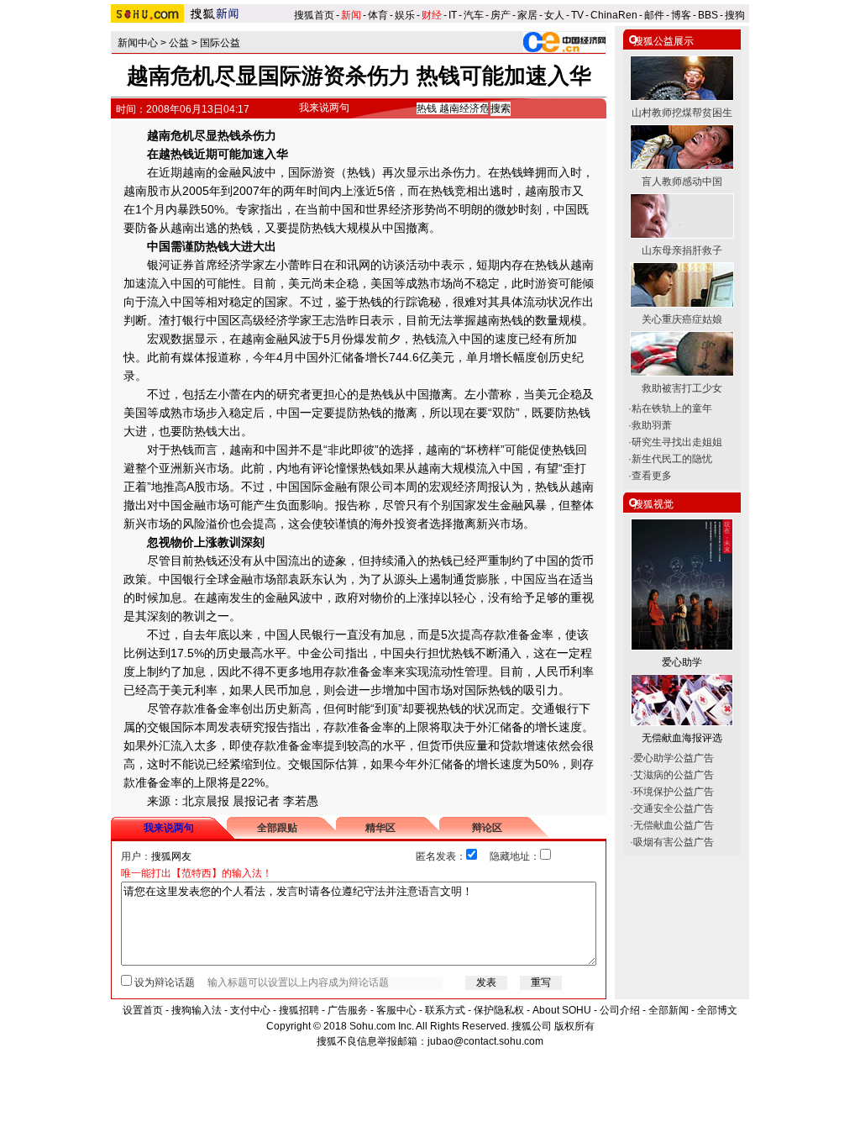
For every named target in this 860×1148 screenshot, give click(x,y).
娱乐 (405, 15)
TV (577, 15)
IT (452, 15)
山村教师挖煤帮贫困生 (682, 112)
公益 (179, 43)
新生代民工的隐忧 (672, 459)
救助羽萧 (652, 425)
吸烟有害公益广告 (673, 842)
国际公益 (220, 43)
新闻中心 (138, 43)
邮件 (654, 15)
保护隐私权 (499, 1010)
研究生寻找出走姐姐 (677, 442)
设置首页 (143, 1010)
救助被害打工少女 (682, 388)
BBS (708, 15)
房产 (500, 15)
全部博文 (717, 1010)
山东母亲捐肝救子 (682, 250)
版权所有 (574, 1026)
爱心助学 (682, 662)
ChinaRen (613, 15)
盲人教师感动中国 (682, 181)
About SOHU (561, 1010)
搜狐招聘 (299, 1010)
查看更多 (652, 476)
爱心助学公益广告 (673, 758)
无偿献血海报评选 (682, 738)
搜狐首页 (314, 15)
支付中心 (250, 1010)
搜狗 (736, 15)
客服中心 (396, 1010)
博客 (681, 15)
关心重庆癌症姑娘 (682, 319)
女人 (554, 15)
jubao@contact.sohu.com (485, 1041)
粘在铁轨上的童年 (672, 408)
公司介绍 (620, 1010)
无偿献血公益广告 (673, 825)
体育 (378, 15)
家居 (527, 15)
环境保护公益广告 (673, 792)
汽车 (474, 15)
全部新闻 (668, 1010)
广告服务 (348, 1010)
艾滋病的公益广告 (673, 775)
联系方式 (445, 1010)
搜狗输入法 (196, 1010)
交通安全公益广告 (673, 808)
